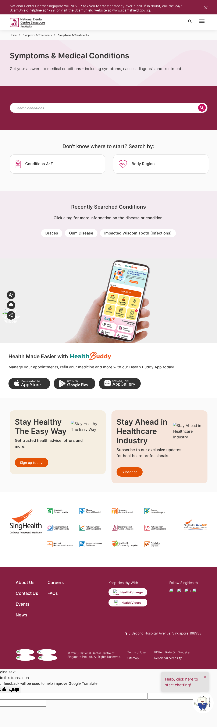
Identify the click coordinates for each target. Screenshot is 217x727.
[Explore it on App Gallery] (119, 383)
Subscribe (130, 472)
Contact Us (27, 593)
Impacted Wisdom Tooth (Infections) (138, 233)
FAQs (52, 593)
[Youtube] (180, 591)
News (21, 615)
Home (13, 35)
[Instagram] (188, 591)
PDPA (158, 652)
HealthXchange (131, 592)
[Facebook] (172, 591)
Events (22, 604)
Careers (55, 582)
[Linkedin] (195, 591)
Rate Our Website (177, 652)
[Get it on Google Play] (74, 383)
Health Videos (131, 602)
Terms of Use (136, 652)
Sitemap (133, 658)
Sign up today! (31, 462)
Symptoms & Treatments (37, 35)
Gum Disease (81, 233)
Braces (51, 233)
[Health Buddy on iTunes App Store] (29, 383)
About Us (25, 582)
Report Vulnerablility (168, 658)
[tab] (57, 164)
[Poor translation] (14, 689)
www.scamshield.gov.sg (131, 10)
